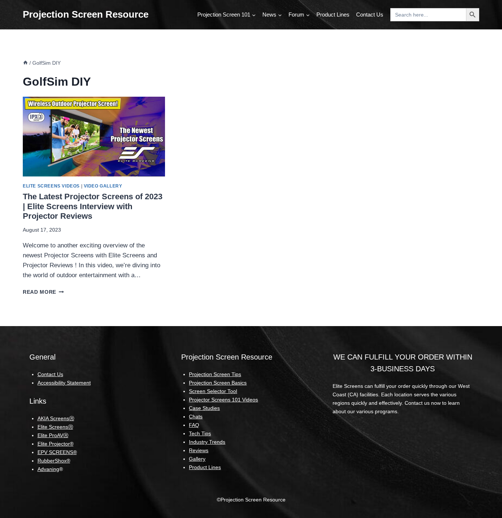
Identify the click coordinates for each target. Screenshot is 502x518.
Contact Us (369, 14)
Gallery (197, 459)
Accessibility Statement (64, 383)
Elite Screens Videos (51, 186)
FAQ (194, 425)
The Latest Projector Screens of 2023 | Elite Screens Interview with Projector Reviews (92, 206)
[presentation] (94, 137)
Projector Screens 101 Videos (223, 400)
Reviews (198, 450)
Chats (195, 416)
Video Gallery (103, 186)
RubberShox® (53, 461)
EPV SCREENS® (57, 452)
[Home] (25, 63)
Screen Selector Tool (213, 391)
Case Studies (204, 408)
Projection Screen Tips (215, 374)
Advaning (48, 469)
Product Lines (332, 14)
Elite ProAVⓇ (52, 435)
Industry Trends (207, 442)
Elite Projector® (55, 444)
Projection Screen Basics (218, 383)
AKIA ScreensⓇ (55, 418)
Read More (43, 292)
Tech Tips (200, 433)
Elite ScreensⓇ (55, 427)
